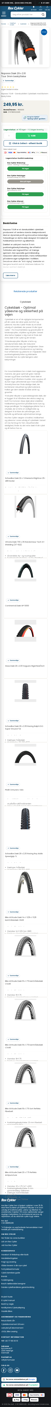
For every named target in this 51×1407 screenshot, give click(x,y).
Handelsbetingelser (9, 1258)
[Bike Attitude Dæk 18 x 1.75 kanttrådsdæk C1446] (25, 1019)
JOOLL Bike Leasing (9, 1331)
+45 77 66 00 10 (11, 1341)
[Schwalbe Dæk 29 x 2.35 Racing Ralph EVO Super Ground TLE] (25, 700)
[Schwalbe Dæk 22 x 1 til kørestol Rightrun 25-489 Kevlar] (25, 452)
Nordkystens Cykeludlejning (13, 1307)
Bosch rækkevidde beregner (13, 1283)
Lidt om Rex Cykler (9, 1241)
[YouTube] (17, 1374)
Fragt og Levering (8, 1262)
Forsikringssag (7, 1280)
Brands (4, 1276)
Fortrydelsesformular (10, 1269)
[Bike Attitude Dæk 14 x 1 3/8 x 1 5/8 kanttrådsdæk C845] (25, 891)
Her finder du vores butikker (13, 1238)
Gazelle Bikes (6, 1311)
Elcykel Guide (7, 1296)
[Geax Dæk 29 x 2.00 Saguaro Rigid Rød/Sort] (25, 640)
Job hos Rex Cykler (9, 1245)
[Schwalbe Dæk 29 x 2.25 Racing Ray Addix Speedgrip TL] (25, 828)
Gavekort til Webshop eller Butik (14, 1254)
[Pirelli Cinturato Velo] (25, 764)
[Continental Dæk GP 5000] (25, 580)
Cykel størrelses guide (10, 1272)
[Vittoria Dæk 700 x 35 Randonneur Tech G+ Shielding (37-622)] (25, 516)
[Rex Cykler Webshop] (16, 8)
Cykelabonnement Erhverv (12, 1324)
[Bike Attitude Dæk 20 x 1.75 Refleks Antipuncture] (25, 1146)
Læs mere (10, 275)
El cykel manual (8, 1300)
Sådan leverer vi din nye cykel (14, 1265)
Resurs (34, 1399)
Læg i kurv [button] (31, 136)
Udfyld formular (8, 1360)
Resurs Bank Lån (8, 1320)
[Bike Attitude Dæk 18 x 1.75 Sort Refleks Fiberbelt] (25, 1083)
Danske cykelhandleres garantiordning (17, 1287)
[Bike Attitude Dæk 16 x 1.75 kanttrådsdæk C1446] (25, 955)
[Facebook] (4, 1374)
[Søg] (43, 14)
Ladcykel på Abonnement (12, 1328)
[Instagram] (11, 1374)
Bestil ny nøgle (7, 1304)
